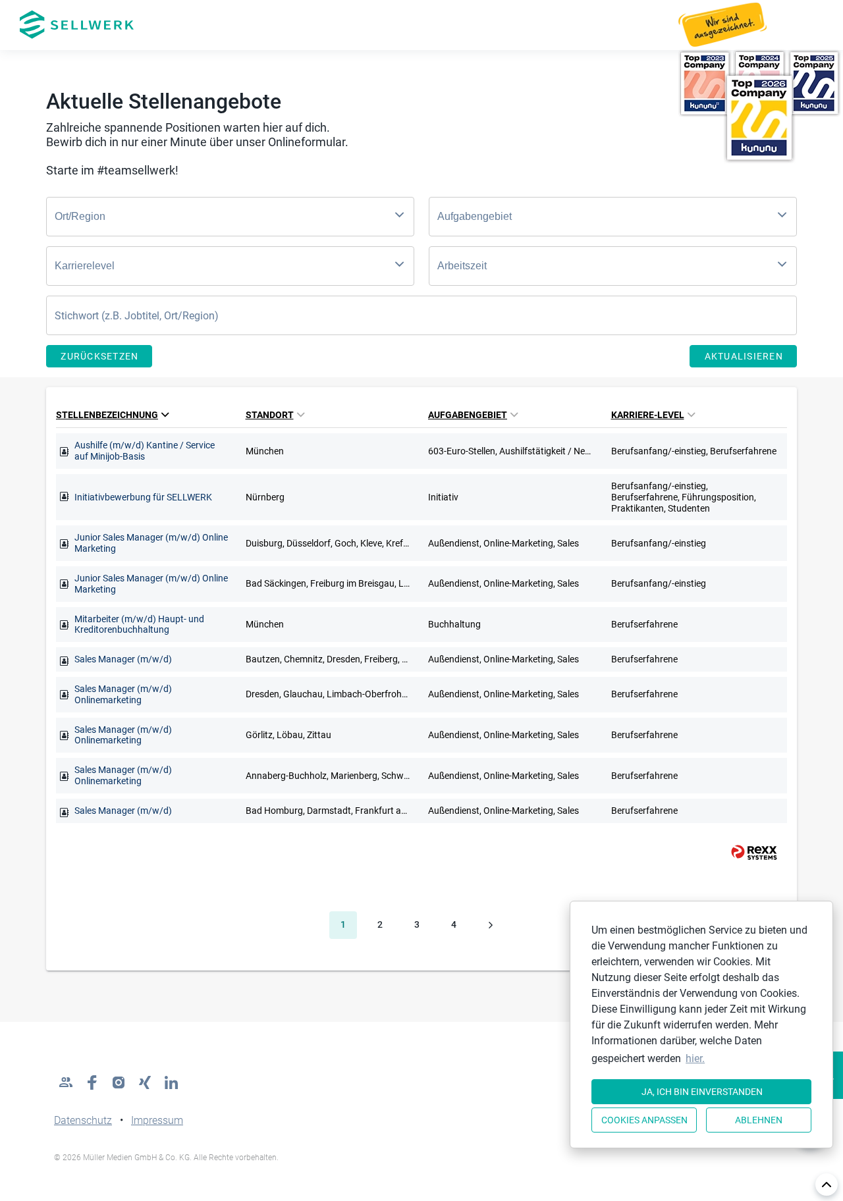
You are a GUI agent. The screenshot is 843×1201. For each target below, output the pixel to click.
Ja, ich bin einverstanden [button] (702, 1091)
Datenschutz (83, 1120)
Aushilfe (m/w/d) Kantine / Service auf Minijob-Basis (144, 451)
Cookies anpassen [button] (644, 1120)
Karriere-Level (647, 415)
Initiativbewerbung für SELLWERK (143, 497)
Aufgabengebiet (467, 415)
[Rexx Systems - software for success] (748, 852)
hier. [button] (695, 1058)
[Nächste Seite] (490, 925)
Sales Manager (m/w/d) (123, 659)
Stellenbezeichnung (107, 415)
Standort (270, 415)
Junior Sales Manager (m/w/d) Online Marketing (151, 543)
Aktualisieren (744, 356)
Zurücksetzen (99, 356)
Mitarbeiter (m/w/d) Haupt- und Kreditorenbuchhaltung (139, 624)
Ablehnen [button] (758, 1120)
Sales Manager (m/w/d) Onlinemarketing (123, 694)
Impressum (157, 1120)
